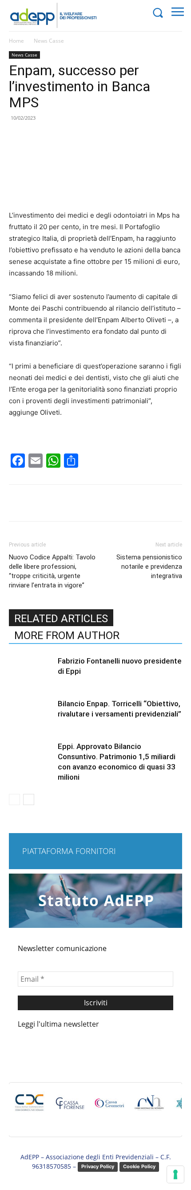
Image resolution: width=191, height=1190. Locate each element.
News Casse (49, 41)
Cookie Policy (139, 1166)
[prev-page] (14, 799)
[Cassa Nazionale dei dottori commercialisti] (29, 1107)
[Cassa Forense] (69, 1107)
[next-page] (28, 799)
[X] (66, 503)
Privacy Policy (97, 1166)
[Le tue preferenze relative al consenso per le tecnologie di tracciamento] (175, 1174)
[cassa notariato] (149, 1107)
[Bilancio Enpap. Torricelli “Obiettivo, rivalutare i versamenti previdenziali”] (31, 714)
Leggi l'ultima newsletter (58, 1024)
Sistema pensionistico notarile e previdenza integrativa (149, 566)
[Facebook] (46, 503)
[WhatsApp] (107, 503)
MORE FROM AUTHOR (66, 635)
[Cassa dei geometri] (109, 1107)
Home (16, 41)
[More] (128, 503)
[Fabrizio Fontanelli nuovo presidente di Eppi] (31, 671)
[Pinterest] (87, 503)
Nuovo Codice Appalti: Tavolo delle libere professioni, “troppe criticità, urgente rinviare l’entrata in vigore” (52, 571)
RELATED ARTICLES (61, 618)
